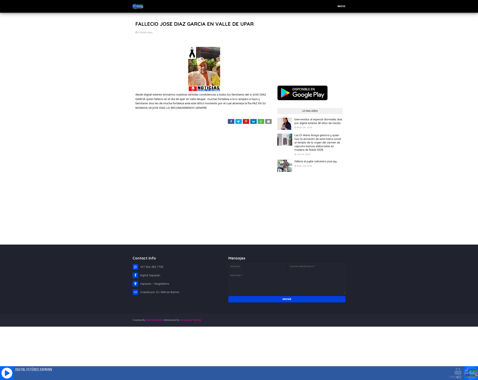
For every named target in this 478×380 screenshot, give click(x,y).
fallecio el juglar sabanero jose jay (315, 161)
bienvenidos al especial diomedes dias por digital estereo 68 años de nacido (318, 121)
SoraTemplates (154, 320)
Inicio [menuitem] (341, 6)
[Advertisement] (310, 46)
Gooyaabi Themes (190, 320)
